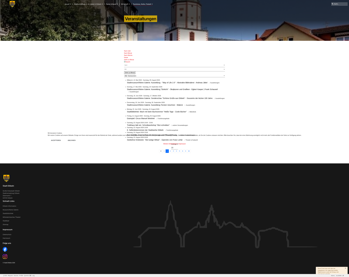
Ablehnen (72, 140)
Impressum (182, 144)
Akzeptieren (56, 140)
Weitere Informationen (170, 144)
